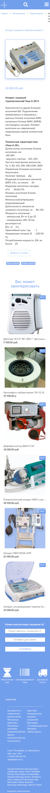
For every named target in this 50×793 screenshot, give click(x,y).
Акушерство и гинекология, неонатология (14, 714)
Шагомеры (32, 723)
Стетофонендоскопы (37, 726)
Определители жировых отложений (34, 717)
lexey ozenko (24, 791)
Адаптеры (32, 711)
